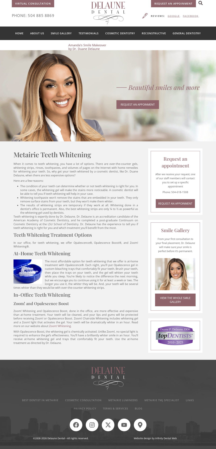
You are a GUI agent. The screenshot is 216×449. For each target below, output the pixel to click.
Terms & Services (115, 408)
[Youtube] (124, 425)
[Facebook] (76, 425)
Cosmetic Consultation (83, 400)
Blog (138, 408)
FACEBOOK (191, 16)
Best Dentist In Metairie (40, 400)
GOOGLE (174, 16)
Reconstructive (154, 33)
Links (190, 400)
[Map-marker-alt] (140, 425)
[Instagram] (92, 425)
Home (19, 33)
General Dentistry (187, 33)
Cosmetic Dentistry (120, 33)
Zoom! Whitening (60, 326)
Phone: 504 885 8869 (33, 15)
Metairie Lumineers (123, 400)
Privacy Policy (85, 408)
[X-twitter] (108, 425)
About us (37, 33)
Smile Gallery (61, 33)
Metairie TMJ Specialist (161, 400)
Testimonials (89, 33)
